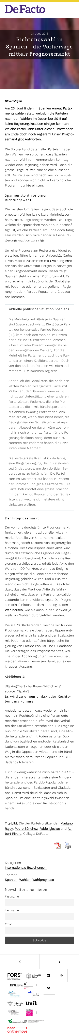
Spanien (11, 880)
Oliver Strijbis (13, 101)
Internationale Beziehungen (26, 867)
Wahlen (25, 880)
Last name (12, 910)
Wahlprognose (43, 880)
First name (12, 896)
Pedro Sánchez (26, 828)
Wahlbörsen (14, 610)
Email (8, 924)
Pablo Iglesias (50, 828)
